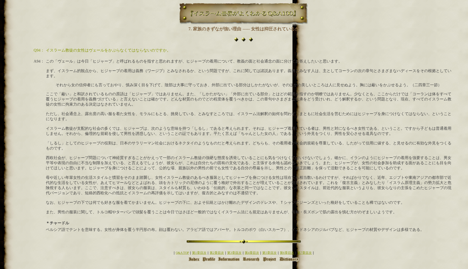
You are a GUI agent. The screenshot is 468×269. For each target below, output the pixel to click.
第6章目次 (287, 253)
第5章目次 (269, 253)
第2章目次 (217, 253)
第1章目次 (199, 253)
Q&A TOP (182, 253)
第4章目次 (252, 253)
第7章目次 (304, 253)
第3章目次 (234, 253)
